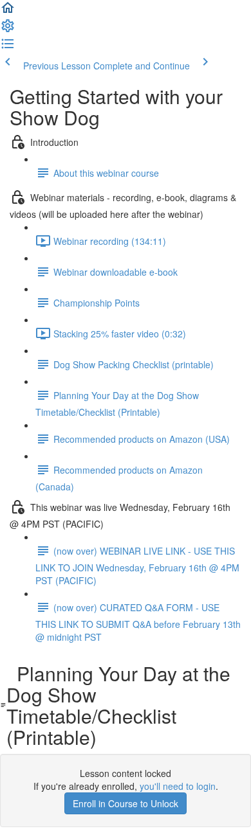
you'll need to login (178, 786)
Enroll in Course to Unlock (125, 803)
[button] (7, 11)
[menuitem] (7, 29)
